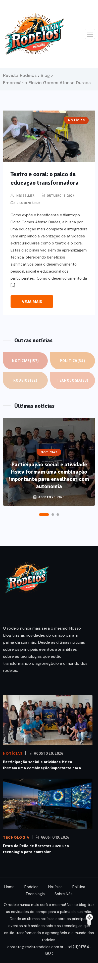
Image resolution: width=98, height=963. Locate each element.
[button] (44, 514)
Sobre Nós (64, 893)
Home (9, 886)
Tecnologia (72, 380)
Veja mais (32, 301)
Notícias (25, 361)
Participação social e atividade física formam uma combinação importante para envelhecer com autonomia (49, 475)
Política (72, 361)
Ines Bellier (25, 195)
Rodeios (25, 380)
